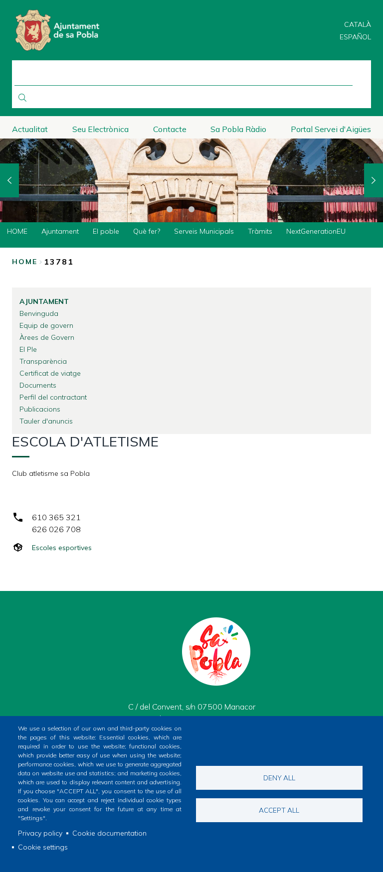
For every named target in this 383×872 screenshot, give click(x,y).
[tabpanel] (191, 181)
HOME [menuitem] (17, 231)
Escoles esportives (62, 547)
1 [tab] (170, 209)
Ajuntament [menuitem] (60, 231)
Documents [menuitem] (37, 385)
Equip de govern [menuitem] (46, 325)
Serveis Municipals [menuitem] (204, 231)
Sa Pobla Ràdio (238, 129)
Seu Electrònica (100, 129)
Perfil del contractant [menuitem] (53, 397)
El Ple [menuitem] (28, 349)
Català (357, 24)
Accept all (279, 810)
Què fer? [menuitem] (146, 231)
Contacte (170, 129)
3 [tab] (213, 209)
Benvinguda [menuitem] (38, 313)
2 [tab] (191, 209)
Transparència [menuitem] (43, 361)
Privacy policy (40, 833)
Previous (9, 180)
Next (373, 180)
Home (24, 261)
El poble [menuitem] (106, 231)
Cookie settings (43, 847)
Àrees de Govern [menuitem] (46, 337)
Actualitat (30, 129)
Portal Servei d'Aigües (331, 129)
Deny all (279, 777)
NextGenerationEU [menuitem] (316, 231)
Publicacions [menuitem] (39, 409)
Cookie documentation (109, 833)
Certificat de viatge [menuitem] (50, 373)
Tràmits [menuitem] (260, 231)
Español (355, 36)
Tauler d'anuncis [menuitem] (46, 421)
